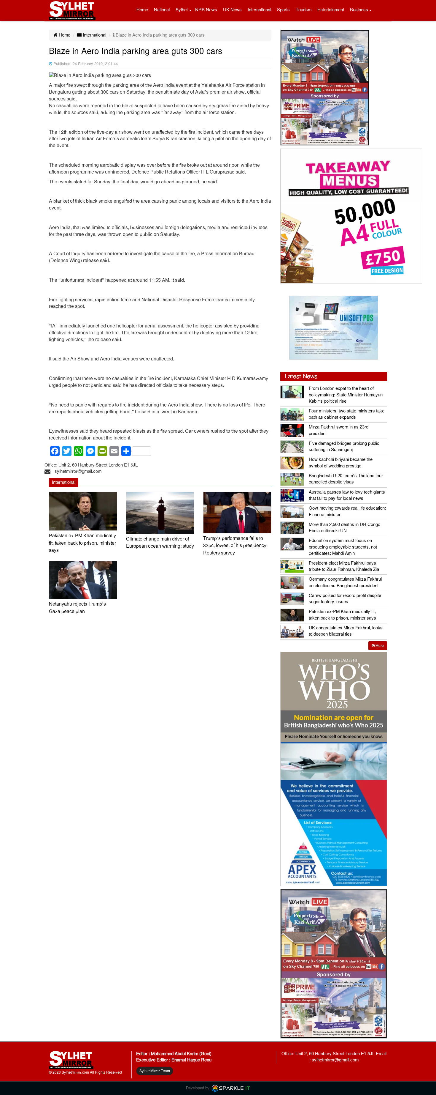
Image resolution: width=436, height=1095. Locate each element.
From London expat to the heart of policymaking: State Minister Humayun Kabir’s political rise (346, 395)
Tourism (303, 9)
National (162, 9)
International (259, 9)
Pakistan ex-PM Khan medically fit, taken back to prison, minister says (82, 543)
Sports (283, 9)
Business (359, 9)
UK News (232, 9)
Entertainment (330, 9)
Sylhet (182, 9)
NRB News (206, 9)
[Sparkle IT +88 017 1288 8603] (231, 1088)
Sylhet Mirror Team (154, 1071)
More (379, 646)
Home (142, 9)
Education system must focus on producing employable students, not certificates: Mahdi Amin (343, 547)
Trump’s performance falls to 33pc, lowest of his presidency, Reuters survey (235, 545)
